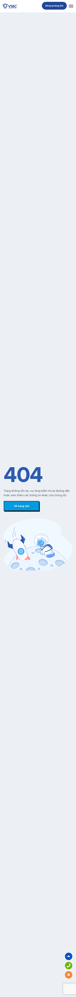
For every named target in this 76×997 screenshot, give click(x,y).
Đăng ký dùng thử (54, 5)
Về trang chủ (21, 506)
